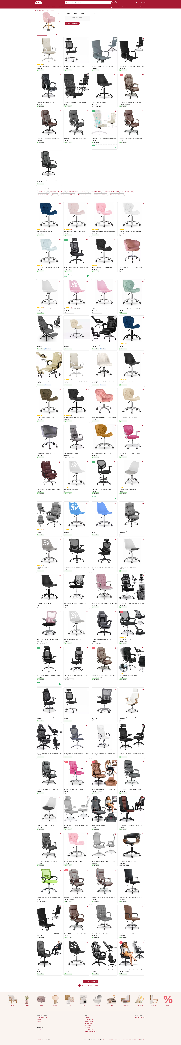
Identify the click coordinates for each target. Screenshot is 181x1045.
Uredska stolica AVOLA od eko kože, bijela (130, 231)
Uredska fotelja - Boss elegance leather (129, 675)
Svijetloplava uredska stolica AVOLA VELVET (48, 267)
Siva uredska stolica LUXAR (71, 453)
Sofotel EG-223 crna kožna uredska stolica (75, 138)
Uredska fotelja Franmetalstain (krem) (129, 717)
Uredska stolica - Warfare (98, 825)
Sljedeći (90, 985)
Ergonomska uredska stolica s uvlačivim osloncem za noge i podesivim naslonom (57, 345)
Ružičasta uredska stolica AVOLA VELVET (74, 231)
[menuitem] (39, 7)
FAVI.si (142, 1039)
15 (115, 203)
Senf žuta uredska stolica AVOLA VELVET (102, 453)
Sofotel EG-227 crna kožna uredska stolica (47, 789)
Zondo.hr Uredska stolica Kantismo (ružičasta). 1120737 (50, 639)
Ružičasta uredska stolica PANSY (100, 308)
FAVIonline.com (40, 1039)
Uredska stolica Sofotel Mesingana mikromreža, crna (132, 753)
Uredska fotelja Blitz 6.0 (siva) (126, 531)
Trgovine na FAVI (89, 1019)
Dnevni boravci (111, 1006)
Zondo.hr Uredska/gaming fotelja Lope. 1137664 (103, 639)
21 (60, 281)
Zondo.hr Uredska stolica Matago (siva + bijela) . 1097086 (78, 753)
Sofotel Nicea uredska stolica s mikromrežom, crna (132, 603)
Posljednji (97, 985)
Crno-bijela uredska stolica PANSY (128, 567)
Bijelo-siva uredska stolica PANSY (127, 489)
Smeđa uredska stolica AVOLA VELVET (46, 417)
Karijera (39, 1021)
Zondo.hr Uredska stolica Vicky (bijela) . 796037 (103, 753)
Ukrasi (27, 1005)
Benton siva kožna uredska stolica (100, 933)
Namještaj (13, 1005)
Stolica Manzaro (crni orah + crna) (127, 861)
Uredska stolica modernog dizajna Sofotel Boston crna (133, 897)
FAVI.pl (107, 1039)
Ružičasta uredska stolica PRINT (72, 308)
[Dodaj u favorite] (88, 39)
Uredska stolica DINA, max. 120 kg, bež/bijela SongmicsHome (52, 66)
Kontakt (39, 1019)
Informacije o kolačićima (91, 1031)
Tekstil (41, 1005)
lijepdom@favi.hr (42, 1017)
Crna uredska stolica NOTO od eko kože (74, 417)
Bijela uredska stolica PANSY (44, 308)
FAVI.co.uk (129, 1039)
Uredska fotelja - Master (43, 531)
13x (126, 229)
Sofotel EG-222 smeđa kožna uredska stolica (75, 897)
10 (115, 281)
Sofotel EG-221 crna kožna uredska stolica (47, 180)
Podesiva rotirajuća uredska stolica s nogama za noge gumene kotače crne (110, 345)
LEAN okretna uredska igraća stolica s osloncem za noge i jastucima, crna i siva (112, 970)
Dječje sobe (140, 1005)
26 (143, 203)
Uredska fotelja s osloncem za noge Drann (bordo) (49, 489)
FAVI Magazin (88, 1025)
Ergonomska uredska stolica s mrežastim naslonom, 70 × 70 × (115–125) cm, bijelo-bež (113, 138)
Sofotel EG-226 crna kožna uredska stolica (130, 789)
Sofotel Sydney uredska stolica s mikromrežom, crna (77, 102)
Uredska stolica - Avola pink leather (73, 861)
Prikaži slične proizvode (72, 23)
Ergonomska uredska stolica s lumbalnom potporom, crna (78, 267)
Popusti (168, 1005)
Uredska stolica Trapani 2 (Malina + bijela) (129, 453)
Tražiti (113, 2)
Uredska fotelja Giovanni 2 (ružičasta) (73, 789)
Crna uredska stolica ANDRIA (99, 102)
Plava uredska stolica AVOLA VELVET (46, 231)
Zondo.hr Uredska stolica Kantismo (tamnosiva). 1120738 (106, 717)
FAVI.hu (116, 1039)
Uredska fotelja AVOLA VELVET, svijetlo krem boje (76, 345)
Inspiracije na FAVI (89, 1023)
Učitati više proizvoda (89, 981)
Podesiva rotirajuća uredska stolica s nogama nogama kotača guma (53, 381)
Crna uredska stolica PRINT (71, 970)
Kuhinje (83, 1005)
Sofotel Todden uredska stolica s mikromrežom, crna (132, 970)
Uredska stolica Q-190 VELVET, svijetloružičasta (104, 417)
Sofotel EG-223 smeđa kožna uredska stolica (130, 138)
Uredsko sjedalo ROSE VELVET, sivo (46, 453)
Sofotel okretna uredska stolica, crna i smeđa (130, 825)
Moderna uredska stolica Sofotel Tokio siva (102, 66)
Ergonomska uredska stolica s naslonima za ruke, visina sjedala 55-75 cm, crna (112, 489)
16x (71, 229)
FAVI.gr (138, 1039)
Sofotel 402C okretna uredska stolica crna (47, 970)
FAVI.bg (134, 1039)
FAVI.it (120, 1039)
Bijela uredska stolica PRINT (71, 489)
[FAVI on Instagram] (40, 1029)
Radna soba (41, 10)
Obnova (69, 1005)
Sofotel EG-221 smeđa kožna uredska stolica (48, 138)
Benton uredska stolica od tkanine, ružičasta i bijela (105, 603)
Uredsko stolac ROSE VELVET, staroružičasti (130, 267)
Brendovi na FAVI (89, 1021)
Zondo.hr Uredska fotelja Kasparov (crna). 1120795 (76, 675)
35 (88, 203)
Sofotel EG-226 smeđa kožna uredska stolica (103, 897)
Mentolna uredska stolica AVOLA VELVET (129, 308)
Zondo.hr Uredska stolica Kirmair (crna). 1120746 (76, 603)
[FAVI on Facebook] (37, 1029)
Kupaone (97, 1005)
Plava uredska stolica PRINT (71, 531)
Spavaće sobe (125, 1005)
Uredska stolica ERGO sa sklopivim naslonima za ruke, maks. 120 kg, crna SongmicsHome (86, 567)
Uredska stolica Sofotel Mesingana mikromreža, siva (77, 825)
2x (43, 415)
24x (44, 229)
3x (71, 307)
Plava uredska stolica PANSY (99, 531)
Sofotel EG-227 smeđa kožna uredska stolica (130, 102)
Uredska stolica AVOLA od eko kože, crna (102, 267)
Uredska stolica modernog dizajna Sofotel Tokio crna (132, 66)
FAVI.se (124, 1039)
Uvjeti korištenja (89, 1029)
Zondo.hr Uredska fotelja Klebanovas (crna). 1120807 (105, 567)
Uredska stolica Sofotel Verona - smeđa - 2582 (104, 789)
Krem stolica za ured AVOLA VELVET (128, 417)
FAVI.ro (111, 1039)
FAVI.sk (103, 1039)
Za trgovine (87, 1027)
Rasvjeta (55, 1005)
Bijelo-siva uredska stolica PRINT (72, 639)
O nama (87, 1017)
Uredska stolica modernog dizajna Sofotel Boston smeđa (133, 933)
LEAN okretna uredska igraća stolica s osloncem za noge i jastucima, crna (55, 753)
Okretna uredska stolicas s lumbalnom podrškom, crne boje (52, 675)
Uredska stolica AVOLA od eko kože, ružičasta (103, 231)
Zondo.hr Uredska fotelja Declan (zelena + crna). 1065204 (51, 897)
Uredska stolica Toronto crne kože (45, 102)
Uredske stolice (50, 10)
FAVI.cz (98, 1039)
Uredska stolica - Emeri (125, 639)
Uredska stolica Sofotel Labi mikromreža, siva (103, 861)
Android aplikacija (140, 1017)
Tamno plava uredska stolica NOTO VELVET (130, 345)
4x (98, 265)
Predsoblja (154, 1005)
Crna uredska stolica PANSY (126, 381)
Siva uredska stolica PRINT (43, 567)
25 (60, 203)
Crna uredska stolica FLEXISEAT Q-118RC (74, 66)
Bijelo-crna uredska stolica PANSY (45, 825)
